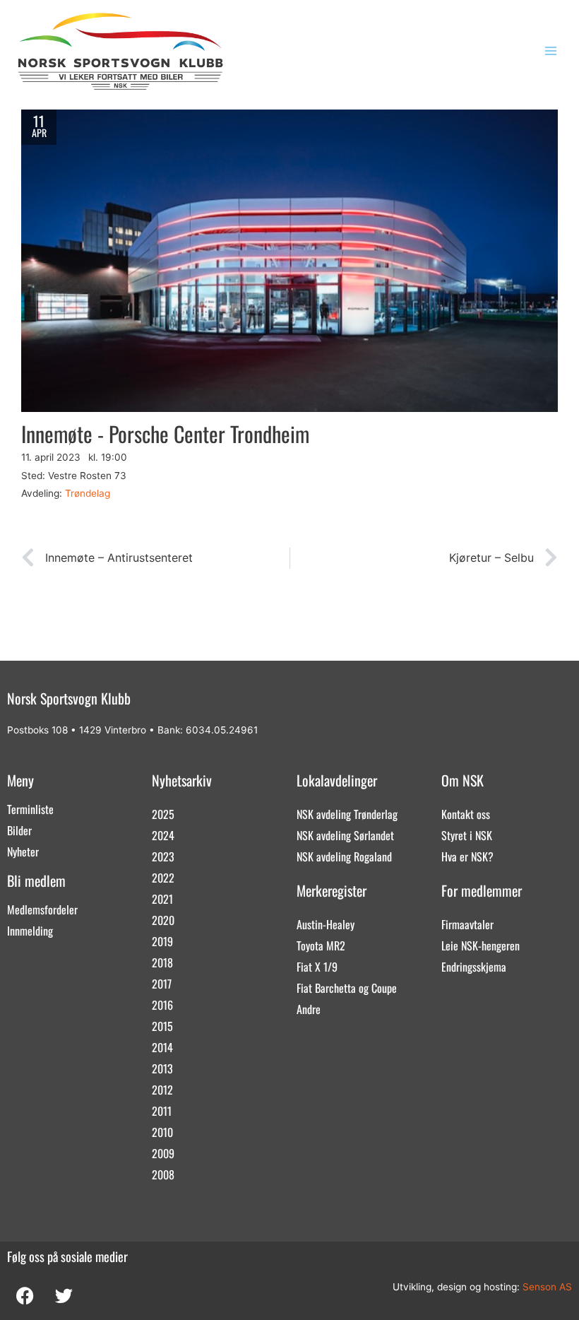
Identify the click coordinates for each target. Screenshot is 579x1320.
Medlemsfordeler (42, 909)
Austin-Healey (325, 924)
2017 (162, 983)
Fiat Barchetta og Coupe (347, 987)
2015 (162, 1026)
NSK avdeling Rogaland (344, 856)
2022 (163, 877)
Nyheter (23, 851)
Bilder (19, 830)
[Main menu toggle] (551, 51)
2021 (162, 898)
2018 (162, 962)
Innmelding (30, 930)
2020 (163, 920)
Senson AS (547, 1286)
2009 (163, 1153)
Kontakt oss (465, 814)
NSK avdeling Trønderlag (347, 814)
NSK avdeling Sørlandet (345, 835)
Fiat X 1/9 (317, 966)
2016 (162, 1004)
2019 (162, 941)
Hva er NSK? (467, 856)
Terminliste (30, 809)
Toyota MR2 (321, 945)
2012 (162, 1089)
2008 (163, 1174)
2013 (162, 1068)
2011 (162, 1110)
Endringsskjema (473, 966)
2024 (163, 835)
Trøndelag (87, 493)
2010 (162, 1132)
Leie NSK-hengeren (480, 945)
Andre (309, 1009)
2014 (162, 1047)
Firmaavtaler (467, 924)
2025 (163, 814)
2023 (163, 856)
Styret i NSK (466, 835)
